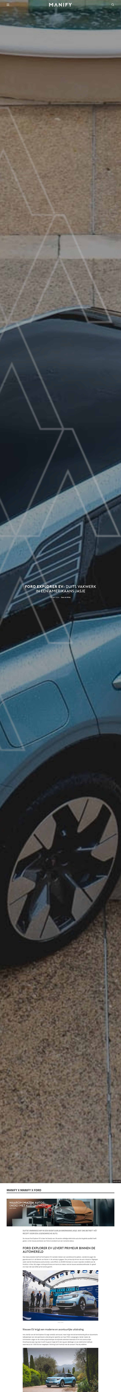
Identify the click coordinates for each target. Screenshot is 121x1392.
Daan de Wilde (66, 597)
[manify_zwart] (60, 5)
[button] (7, 4)
